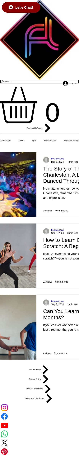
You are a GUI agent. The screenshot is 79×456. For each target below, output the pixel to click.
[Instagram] (39, 407)
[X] (39, 442)
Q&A (34, 140)
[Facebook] (39, 416)
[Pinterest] (39, 451)
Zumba (21, 140)
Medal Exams (50, 140)
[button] (39, 105)
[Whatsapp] (39, 434)
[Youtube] (39, 425)
